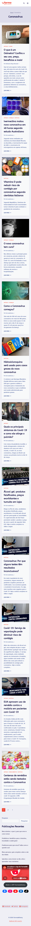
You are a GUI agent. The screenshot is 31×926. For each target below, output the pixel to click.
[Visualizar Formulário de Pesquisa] (23, 3)
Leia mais (7, 90)
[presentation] (15, 34)
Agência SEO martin (15, 921)
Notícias (17, 117)
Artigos (6, 46)
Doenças (11, 117)
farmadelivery (9, 135)
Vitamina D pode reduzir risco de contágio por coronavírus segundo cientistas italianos (15, 188)
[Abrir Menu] (27, 3)
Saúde (10, 46)
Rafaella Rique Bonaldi (12, 63)
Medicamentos (13, 772)
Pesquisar (5, 818)
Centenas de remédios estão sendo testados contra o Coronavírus (15, 779)
